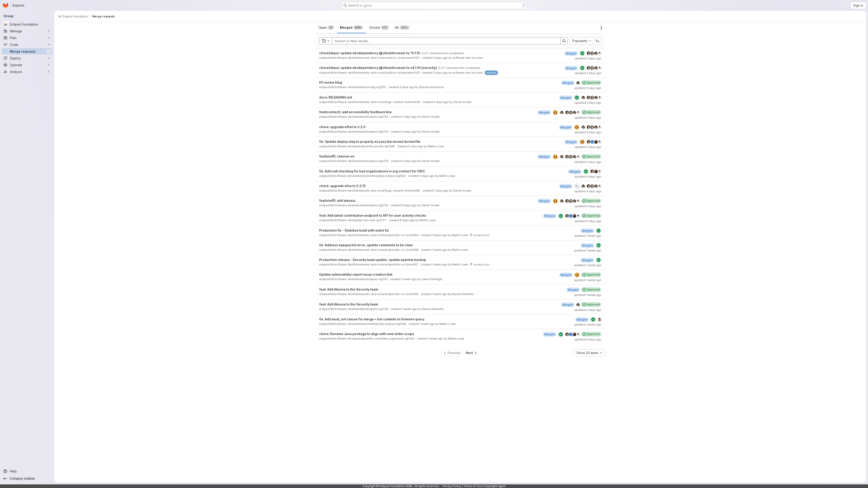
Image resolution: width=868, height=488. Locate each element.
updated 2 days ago (588, 58)
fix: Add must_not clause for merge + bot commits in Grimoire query (372, 319)
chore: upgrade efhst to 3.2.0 (342, 127)
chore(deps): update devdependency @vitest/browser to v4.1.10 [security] (378, 68)
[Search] (564, 41)
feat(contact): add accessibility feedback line (355, 112)
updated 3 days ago (587, 88)
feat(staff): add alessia (337, 200)
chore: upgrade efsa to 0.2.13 (342, 186)
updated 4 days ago (587, 132)
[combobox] (581, 41)
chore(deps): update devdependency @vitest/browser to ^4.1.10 (370, 53)
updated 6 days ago (587, 221)
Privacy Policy (452, 486)
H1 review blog (330, 82)
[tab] (326, 27)
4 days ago (409, 131)
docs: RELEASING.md (335, 97)
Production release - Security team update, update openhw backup (372, 260)
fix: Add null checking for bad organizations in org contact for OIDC (372, 171)
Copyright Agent (495, 486)
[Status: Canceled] (577, 186)
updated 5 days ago (587, 162)
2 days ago (440, 57)
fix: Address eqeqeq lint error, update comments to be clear (366, 245)
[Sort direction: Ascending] (597, 41)
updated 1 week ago (587, 235)
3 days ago (406, 87)
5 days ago (415, 146)
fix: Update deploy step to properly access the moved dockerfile (369, 141)
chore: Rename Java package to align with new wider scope (366, 334)
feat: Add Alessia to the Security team (348, 289)
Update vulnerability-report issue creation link (355, 274)
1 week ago (439, 235)
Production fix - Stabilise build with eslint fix (354, 230)
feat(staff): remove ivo (336, 156)
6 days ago (409, 205)
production (481, 235)
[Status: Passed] (582, 53)
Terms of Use (472, 486)
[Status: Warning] (555, 112)
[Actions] (601, 27)
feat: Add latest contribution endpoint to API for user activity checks (372, 215)
